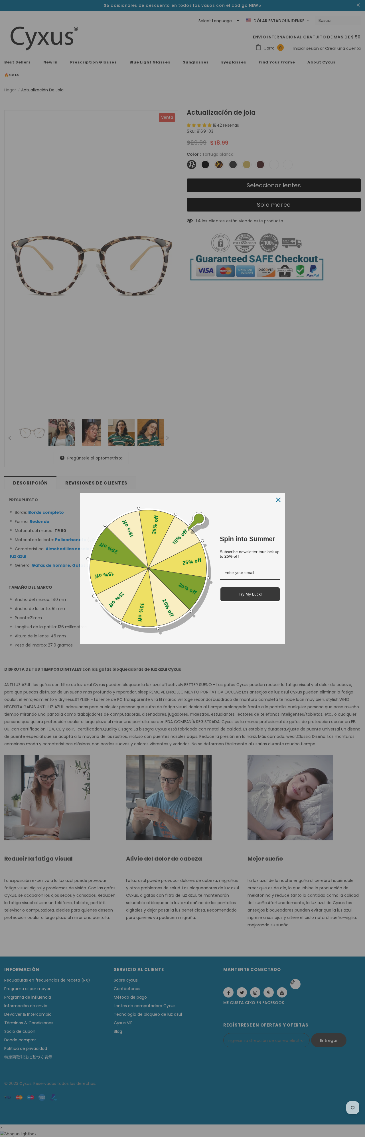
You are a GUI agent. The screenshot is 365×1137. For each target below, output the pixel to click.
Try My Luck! (250, 594)
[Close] (278, 500)
